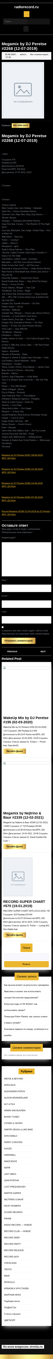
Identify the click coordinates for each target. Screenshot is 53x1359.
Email (5, 596)
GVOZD (8, 1148)
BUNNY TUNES (11, 1117)
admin (23, 54)
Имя (4, 580)
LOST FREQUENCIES (15, 1187)
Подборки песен (12, 1301)
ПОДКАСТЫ (10, 1307)
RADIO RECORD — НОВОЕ (18, 1225)
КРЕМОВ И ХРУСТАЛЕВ (16, 1288)
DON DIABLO (10, 1136)
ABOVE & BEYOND (13, 1078)
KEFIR (7, 1167)
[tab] (26, 14)
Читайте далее (16, 752)
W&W (6, 1276)
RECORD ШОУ (20, 125)
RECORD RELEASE (14, 1250)
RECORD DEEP (12, 1237)
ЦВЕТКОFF (9, 1320)
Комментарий (9, 537)
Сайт (4, 611)
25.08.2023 (10, 54)
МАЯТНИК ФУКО (12, 1295)
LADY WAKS (10, 1174)
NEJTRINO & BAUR (13, 1199)
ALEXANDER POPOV (14, 1091)
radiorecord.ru (26, 7)
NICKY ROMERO (12, 1206)
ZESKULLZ (9, 1282)
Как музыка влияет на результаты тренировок (26, 985)
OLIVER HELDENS (13, 1212)
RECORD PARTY (12, 1244)
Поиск (26, 947)
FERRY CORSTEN (13, 1142)
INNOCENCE (10, 1161)
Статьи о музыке (12, 1314)
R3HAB (7, 1218)
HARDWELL (10, 1155)
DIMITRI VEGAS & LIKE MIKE (18, 1129)
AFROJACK (10, 1085)
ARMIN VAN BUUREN (14, 1110)
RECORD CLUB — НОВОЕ (17, 1231)
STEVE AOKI (10, 1263)
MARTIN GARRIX (12, 1193)
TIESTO (8, 1269)
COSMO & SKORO (13, 1123)
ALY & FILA (9, 1104)
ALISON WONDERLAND (16, 1098)
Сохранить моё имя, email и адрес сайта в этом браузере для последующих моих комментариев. (26, 632)
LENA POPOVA (11, 1180)
